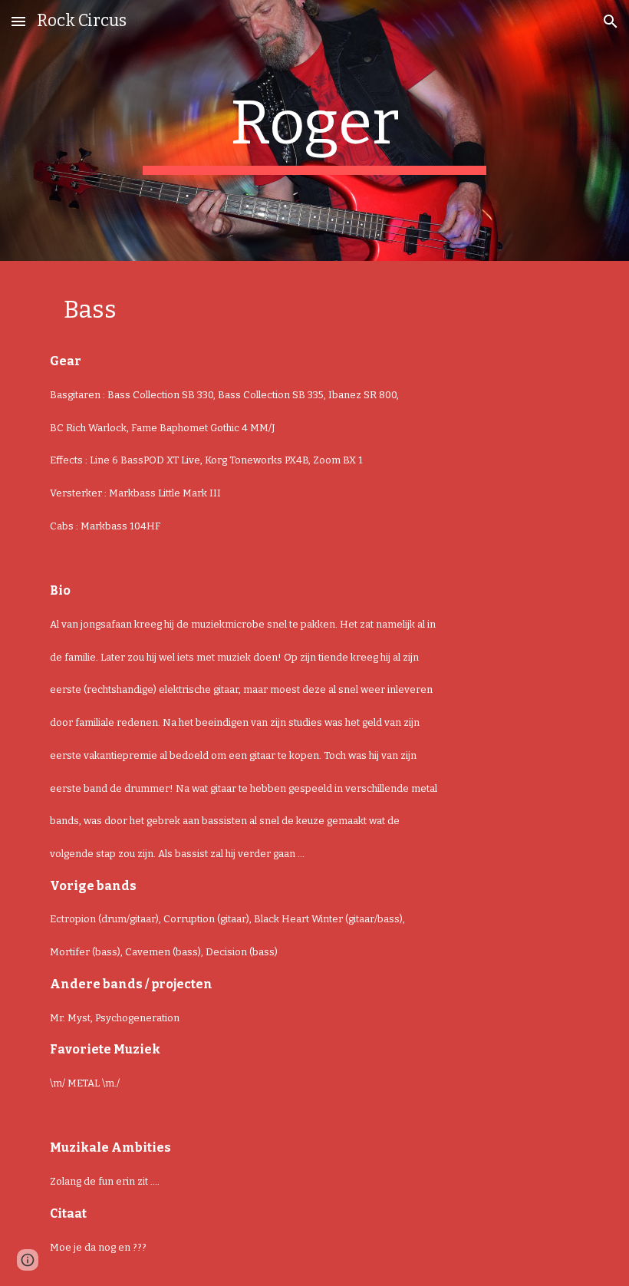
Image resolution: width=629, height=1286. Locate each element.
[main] (315, 130)
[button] (18, 21)
